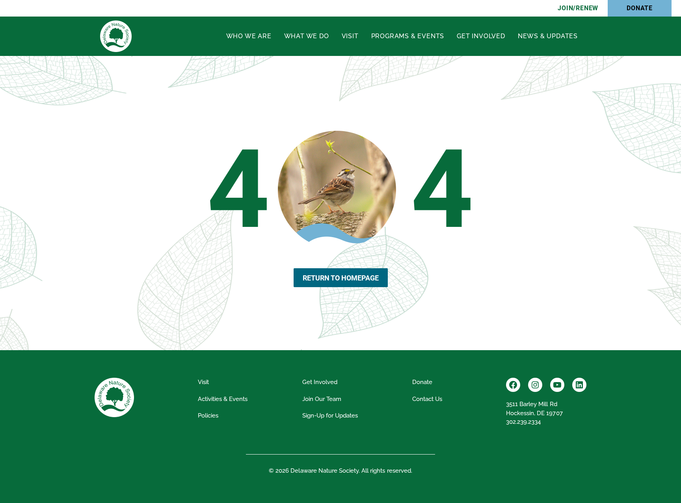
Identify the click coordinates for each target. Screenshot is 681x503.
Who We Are (249, 36)
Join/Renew (578, 8)
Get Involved (481, 36)
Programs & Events (408, 36)
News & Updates (548, 36)
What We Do (306, 36)
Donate (640, 8)
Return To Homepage (341, 278)
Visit (350, 36)
